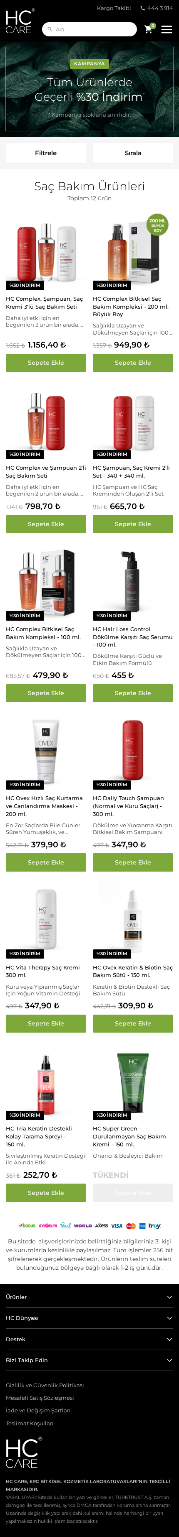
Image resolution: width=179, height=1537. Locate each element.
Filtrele (46, 153)
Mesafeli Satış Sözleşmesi (40, 1398)
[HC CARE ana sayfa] (24, 20)
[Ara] (50, 29)
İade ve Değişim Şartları (38, 1410)
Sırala (133, 153)
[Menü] (166, 29)
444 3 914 (160, 8)
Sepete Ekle (46, 362)
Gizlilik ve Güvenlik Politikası (45, 1385)
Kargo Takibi (114, 8)
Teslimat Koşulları (30, 1423)
